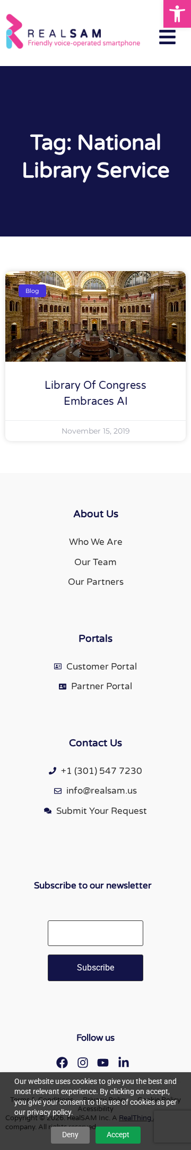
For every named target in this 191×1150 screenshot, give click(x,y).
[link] (177, 14)
